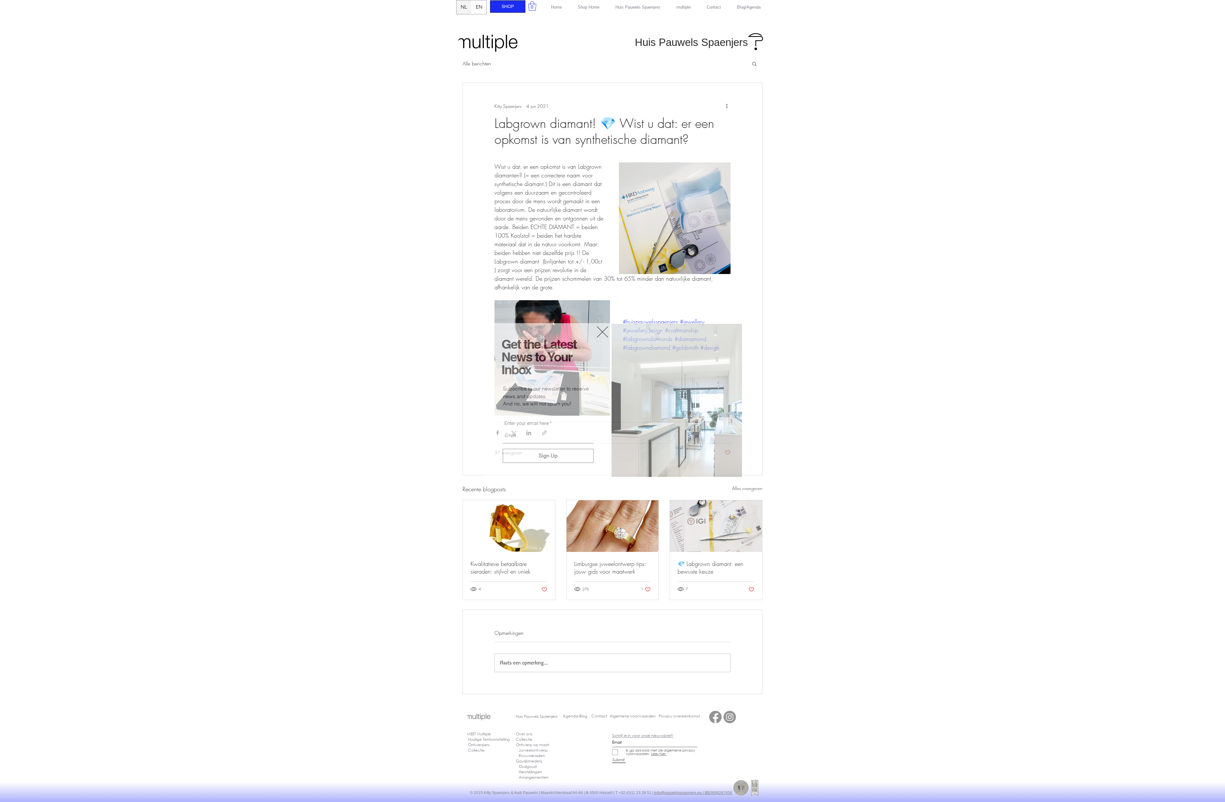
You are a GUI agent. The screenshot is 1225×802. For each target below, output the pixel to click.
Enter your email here (526, 423)
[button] (602, 332)
